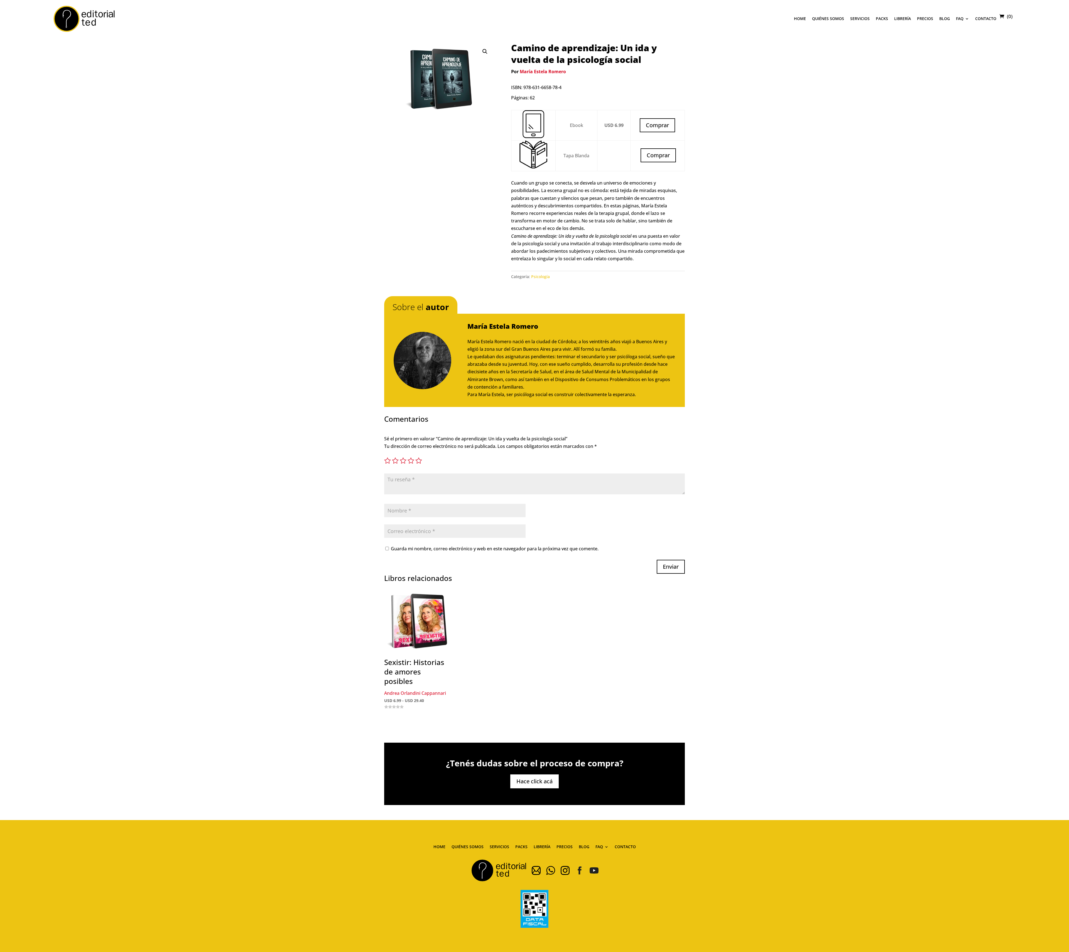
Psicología (540, 276)
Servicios (860, 18)
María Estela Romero (543, 71)
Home (800, 18)
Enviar (671, 566)
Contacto (985, 18)
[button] (485, 51)
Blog (944, 18)
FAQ (959, 18)
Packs (882, 18)
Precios (925, 18)
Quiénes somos (828, 18)
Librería (902, 18)
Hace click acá (534, 781)
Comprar (658, 155)
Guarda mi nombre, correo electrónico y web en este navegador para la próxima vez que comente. (495, 549)
